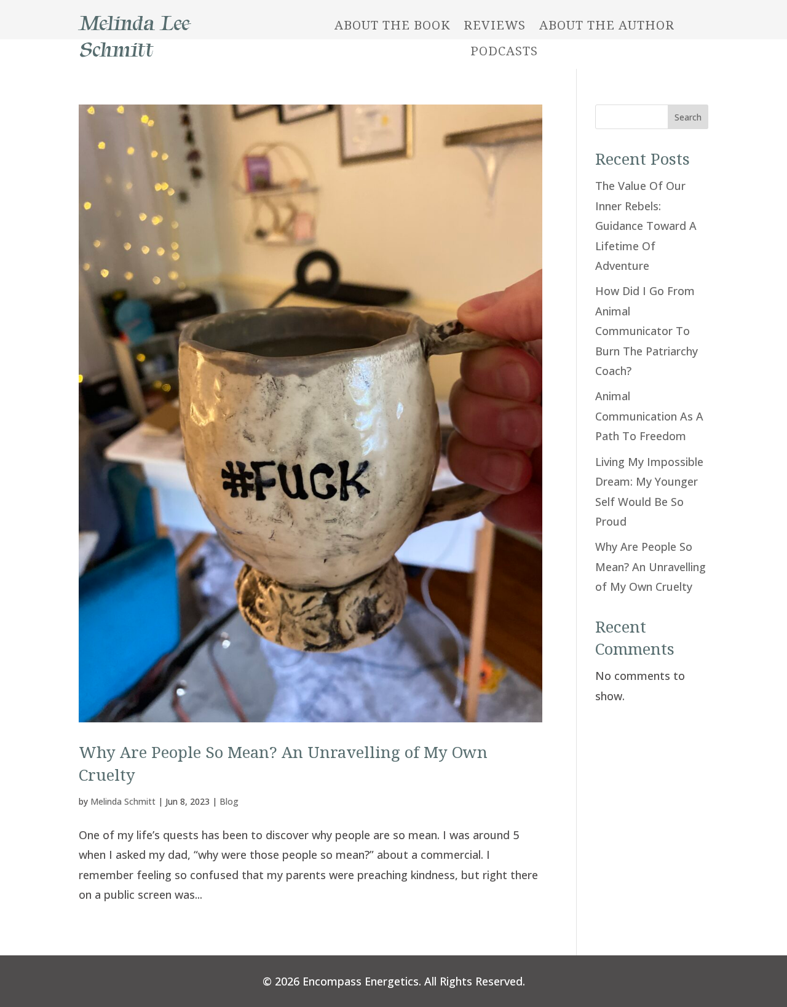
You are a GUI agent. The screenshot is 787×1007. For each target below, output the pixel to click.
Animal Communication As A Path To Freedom (649, 416)
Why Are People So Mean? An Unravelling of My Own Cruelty (650, 566)
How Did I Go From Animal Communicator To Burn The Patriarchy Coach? (646, 330)
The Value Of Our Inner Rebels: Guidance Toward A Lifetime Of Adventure (646, 225)
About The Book (392, 25)
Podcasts (504, 51)
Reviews (495, 25)
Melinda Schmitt (123, 801)
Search (688, 117)
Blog (229, 801)
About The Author (606, 25)
